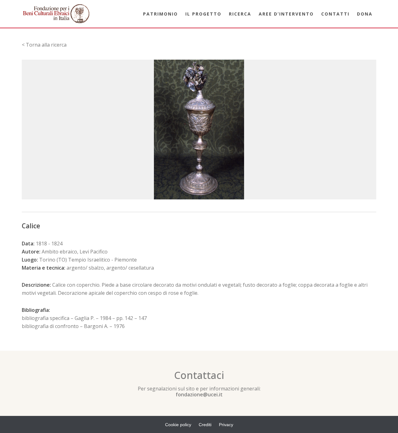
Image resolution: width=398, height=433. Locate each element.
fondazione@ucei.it (199, 394)
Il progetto (203, 14)
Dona (365, 14)
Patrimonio (160, 14)
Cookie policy (178, 424)
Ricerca (240, 14)
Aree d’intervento (286, 14)
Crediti (205, 424)
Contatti (335, 14)
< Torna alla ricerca (44, 44)
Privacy (226, 424)
